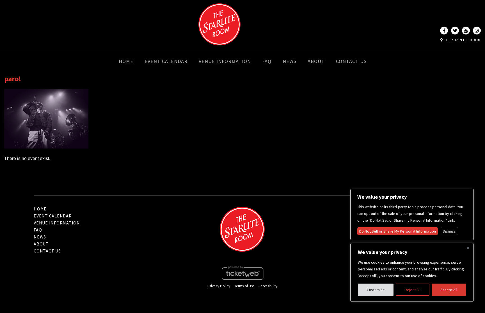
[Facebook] (444, 30)
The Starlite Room (462, 40)
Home (126, 61)
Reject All (412, 289)
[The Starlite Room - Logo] (219, 41)
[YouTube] (466, 30)
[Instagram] (477, 30)
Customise (376, 289)
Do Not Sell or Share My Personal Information (397, 231)
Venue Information (225, 61)
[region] (412, 272)
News (289, 61)
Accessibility (267, 286)
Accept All (448, 289)
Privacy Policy (218, 286)
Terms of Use (244, 286)
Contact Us (351, 61)
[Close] (468, 247)
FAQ (266, 61)
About (316, 61)
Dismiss (449, 231)
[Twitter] (455, 30)
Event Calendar (166, 61)
